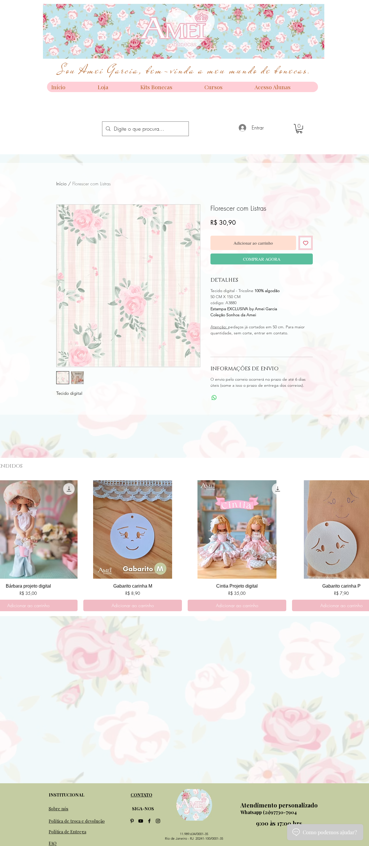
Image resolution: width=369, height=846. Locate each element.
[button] (299, 128)
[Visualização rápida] (132, 529)
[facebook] (149, 821)
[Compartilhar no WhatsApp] (214, 397)
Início (61, 183)
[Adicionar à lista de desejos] (305, 243)
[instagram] (158, 821)
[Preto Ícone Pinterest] (132, 821)
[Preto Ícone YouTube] (141, 821)
